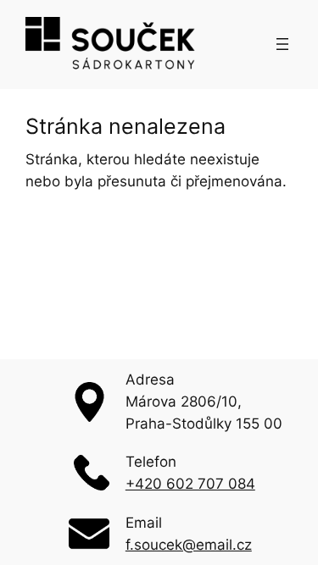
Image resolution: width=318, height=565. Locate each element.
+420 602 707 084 (190, 483)
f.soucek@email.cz (189, 544)
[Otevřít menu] (282, 44)
